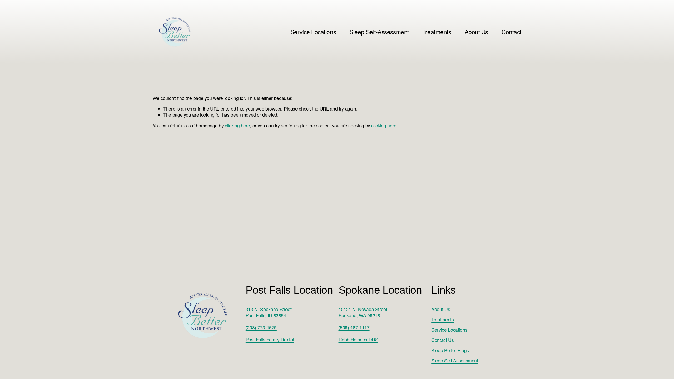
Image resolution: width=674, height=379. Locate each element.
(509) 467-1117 (354, 327)
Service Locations (449, 330)
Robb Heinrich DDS (358, 339)
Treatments (436, 31)
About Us (476, 31)
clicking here (237, 125)
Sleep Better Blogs (450, 350)
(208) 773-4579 (261, 327)
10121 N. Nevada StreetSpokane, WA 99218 (363, 312)
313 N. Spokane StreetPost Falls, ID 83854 (269, 312)
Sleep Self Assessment (454, 360)
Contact (511, 31)
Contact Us (442, 340)
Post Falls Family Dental (270, 339)
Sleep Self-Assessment (379, 31)
